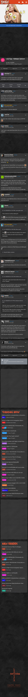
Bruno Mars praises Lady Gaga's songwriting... (13, 441)
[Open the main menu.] (26, 2)
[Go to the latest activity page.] (19, 2)
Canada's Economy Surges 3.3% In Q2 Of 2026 (13, 483)
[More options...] (25, 74)
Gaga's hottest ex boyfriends (9, 430)
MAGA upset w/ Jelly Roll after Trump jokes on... (13, 451)
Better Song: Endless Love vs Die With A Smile (13, 477)
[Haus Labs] (14, 14)
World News (10, 427)
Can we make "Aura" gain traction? (10, 436)
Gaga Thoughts (18, 64)
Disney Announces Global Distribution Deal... (13, 493)
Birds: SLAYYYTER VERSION (8, 488)
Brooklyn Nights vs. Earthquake (9, 446)
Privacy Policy (11, 685)
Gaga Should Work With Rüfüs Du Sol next (12, 472)
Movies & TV (9, 495)
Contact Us (17, 685)
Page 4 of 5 (15, 68)
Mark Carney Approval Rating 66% (10, 462)
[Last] (26, 68)
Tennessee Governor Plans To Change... (12, 457)
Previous (5, 68)
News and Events (10, 417)
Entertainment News (11, 422)
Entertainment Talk (12, 480)
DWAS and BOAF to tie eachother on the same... (14, 415)
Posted (9, 74)
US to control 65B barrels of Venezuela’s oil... (13, 425)
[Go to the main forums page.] (22, 2)
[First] (2, 68)
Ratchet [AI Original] (7, 588)
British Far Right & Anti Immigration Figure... (13, 420)
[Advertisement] (14, 42)
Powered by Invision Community (14, 686)
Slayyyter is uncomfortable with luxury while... (13, 467)
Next (24, 68)
